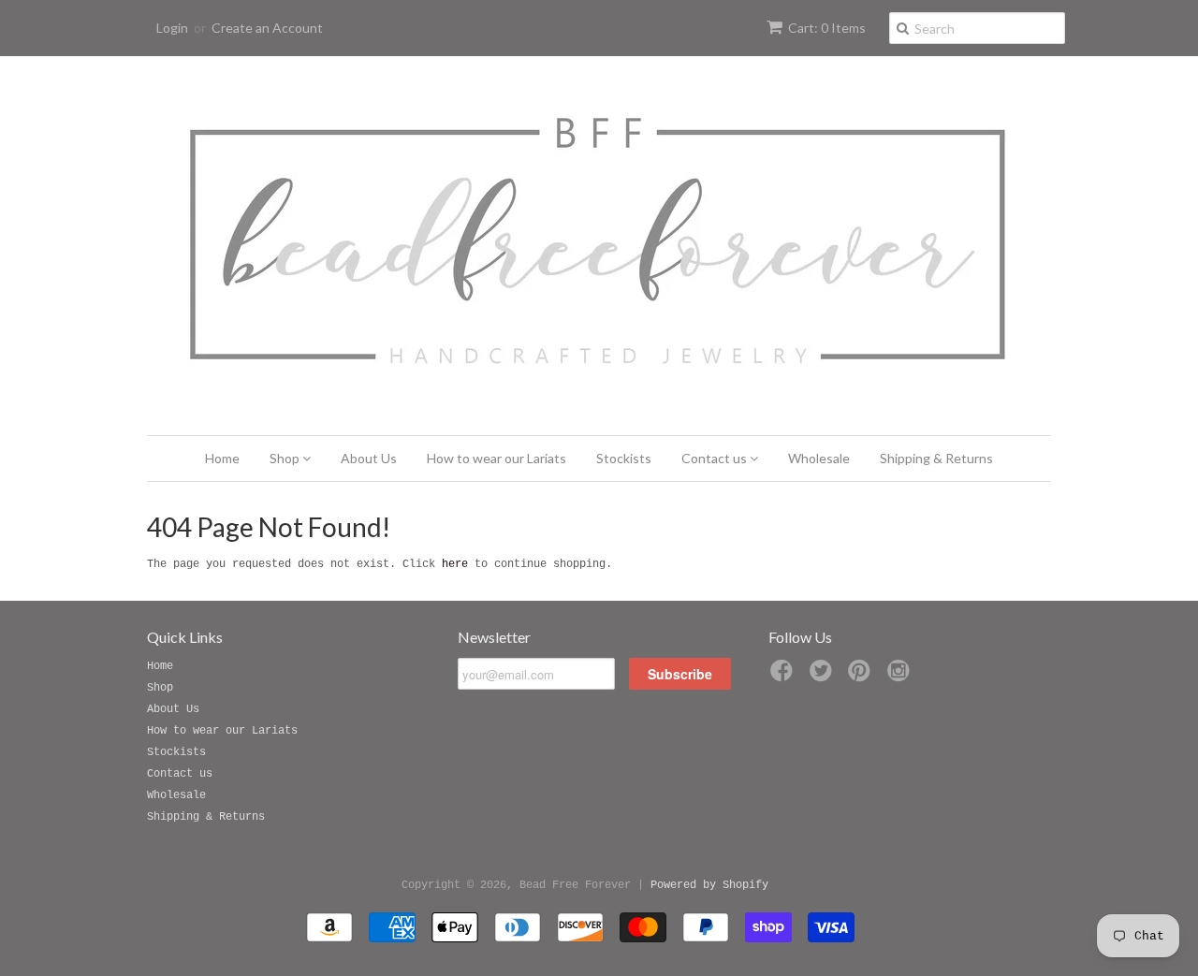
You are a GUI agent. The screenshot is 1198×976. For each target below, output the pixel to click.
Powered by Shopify (709, 885)
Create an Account (267, 28)
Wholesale (819, 458)
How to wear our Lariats (496, 458)
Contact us (715, 458)
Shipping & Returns (936, 458)
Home (222, 458)
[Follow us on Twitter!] (824, 677)
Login (172, 28)
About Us (369, 458)
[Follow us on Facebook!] (784, 677)
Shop (286, 458)
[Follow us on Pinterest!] (862, 677)
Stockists (623, 458)
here (455, 564)
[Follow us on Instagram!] (901, 677)
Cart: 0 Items (827, 28)
